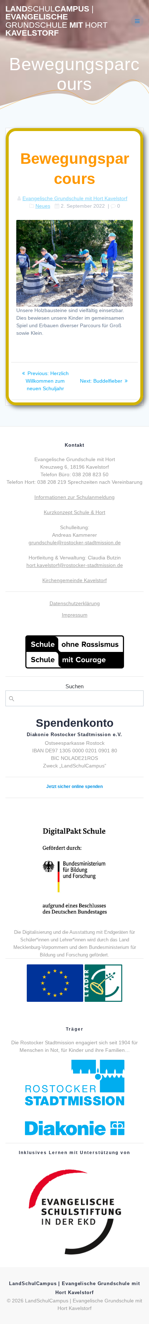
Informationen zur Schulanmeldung (74, 497)
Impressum (75, 615)
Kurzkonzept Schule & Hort (74, 512)
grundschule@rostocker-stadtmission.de (75, 542)
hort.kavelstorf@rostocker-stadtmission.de (74, 565)
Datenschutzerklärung (75, 603)
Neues (42, 206)
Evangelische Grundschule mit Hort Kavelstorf (74, 198)
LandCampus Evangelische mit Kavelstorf (56, 21)
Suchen (74, 686)
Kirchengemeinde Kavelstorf (74, 580)
